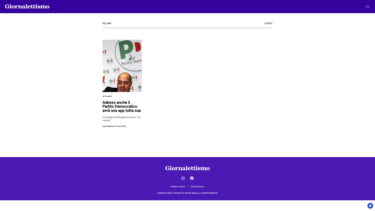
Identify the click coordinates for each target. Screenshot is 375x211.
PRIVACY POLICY (178, 187)
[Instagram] (183, 178)
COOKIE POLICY (197, 187)
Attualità (107, 96)
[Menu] (367, 6)
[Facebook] (192, 178)
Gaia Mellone (108, 126)
